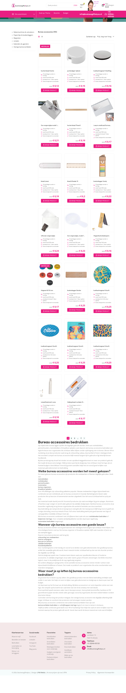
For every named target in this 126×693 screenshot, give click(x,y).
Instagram (32, 643)
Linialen (16, 41)
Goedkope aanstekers (68, 651)
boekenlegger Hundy (100, 181)
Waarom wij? (16, 637)
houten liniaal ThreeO (74, 125)
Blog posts (33, 649)
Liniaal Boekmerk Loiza (48, 402)
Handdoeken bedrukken (51, 638)
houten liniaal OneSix (47, 71)
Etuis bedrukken (70, 647)
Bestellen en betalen (19, 640)
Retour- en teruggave (15, 652)
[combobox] (63, 5)
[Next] (84, 438)
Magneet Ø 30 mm (47, 290)
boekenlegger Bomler (74, 290)
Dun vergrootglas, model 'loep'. (76, 236)
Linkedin (32, 640)
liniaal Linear (45, 181)
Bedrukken (15, 643)
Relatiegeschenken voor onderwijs (53, 648)
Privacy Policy (91, 673)
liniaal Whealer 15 (72, 181)
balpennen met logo (45, 519)
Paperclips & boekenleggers (23, 35)
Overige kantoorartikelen (22, 47)
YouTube (32, 646)
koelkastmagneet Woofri (101, 290)
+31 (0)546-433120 (93, 643)
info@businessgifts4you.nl (96, 649)
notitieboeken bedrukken (98, 516)
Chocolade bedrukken (68, 643)
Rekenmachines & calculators (24, 32)
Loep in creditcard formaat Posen (102, 125)
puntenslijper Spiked (73, 71)
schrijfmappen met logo (68, 605)
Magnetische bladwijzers (101, 236)
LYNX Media (41, 673)
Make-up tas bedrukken (68, 656)
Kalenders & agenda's (21, 44)
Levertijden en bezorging (17, 647)
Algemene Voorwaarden (105, 673)
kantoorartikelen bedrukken (48, 605)
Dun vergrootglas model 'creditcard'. (50, 125)
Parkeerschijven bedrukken (52, 658)
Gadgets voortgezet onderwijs (54, 653)
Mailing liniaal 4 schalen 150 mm (76, 402)
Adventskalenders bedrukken (70, 638)
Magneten (17, 38)
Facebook (32, 637)
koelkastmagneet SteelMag (102, 71)
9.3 (81, 7)
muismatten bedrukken (46, 521)
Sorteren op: (91, 36)
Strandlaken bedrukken (51, 643)
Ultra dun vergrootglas (48, 236)
